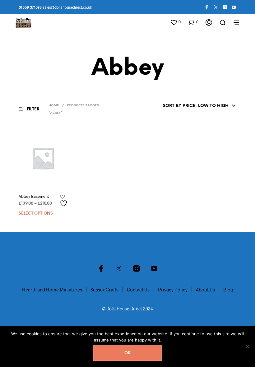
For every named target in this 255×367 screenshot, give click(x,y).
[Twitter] (215, 7)
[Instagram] (224, 7)
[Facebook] (206, 7)
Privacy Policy (173, 289)
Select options (36, 213)
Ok (127, 353)
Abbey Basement (34, 196)
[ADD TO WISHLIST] (64, 200)
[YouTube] (233, 7)
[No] (247, 346)
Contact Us (138, 289)
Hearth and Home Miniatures (52, 289)
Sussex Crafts (104, 289)
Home (54, 105)
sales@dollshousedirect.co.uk (67, 7)
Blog (228, 289)
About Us (205, 289)
